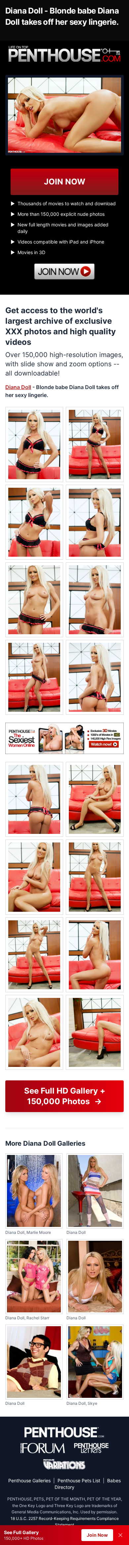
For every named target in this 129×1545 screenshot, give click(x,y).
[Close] (120, 1535)
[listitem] (34, 444)
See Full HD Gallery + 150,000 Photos (64, 1096)
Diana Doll (18, 387)
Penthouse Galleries (29, 1480)
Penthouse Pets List (79, 1480)
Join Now (97, 1535)
